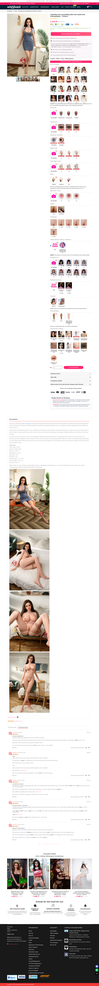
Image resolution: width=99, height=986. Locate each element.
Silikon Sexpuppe (54, 933)
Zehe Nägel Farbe (55, 161)
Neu (62, 7)
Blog (78, 7)
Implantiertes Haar (56, 279)
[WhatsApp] (96, 970)
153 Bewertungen (18, 721)
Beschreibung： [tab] (13, 419)
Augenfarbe (53, 121)
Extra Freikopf (54, 64)
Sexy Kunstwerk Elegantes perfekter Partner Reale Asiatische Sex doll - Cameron (81, 893)
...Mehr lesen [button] (23, 770)
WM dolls (52, 938)
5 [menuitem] (49, 844)
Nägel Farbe (54, 148)
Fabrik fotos (31, 949)
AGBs (30, 942)
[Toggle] (96, 973)
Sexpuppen (25, 7)
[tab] (71, 373)
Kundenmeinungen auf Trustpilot (36, 972)
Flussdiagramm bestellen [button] (56, 380)
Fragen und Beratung (12, 930)
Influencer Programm (34, 968)
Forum (8, 931)
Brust (52, 174)
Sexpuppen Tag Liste (33, 956)
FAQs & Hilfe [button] (53, 377)
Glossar (30, 958)
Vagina (52, 203)
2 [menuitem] (44, 844)
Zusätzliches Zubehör (56, 328)
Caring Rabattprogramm (34, 961)
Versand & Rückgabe (34, 938)
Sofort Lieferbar (70, 6)
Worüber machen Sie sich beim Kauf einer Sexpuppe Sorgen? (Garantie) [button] (67, 384)
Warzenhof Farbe (55, 190)
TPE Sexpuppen (54, 942)
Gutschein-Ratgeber (33, 970)
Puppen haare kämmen (34, 954)
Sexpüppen (28, 423)
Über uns (31, 935)
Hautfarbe (53, 107)
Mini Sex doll (53, 945)
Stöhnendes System (33, 951)
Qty (51, 367)
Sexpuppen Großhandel (34, 965)
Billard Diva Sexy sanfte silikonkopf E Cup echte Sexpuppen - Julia (17, 893)
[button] (47, 45)
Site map (31, 933)
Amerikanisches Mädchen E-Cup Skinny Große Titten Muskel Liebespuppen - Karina (38, 893)
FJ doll (15, 11)
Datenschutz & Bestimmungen (36, 945)
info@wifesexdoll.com (67, 3)
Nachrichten (10, 926)
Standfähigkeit (54, 310)
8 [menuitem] (54, 844)
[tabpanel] (49, 787)
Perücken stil (54, 257)
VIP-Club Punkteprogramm (35, 963)
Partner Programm (33, 947)
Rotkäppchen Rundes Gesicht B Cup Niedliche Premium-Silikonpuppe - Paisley (60, 893)
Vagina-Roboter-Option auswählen (60, 239)
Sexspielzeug (45, 7)
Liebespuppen (34, 7)
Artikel (8, 928)
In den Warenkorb (73, 367)
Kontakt (30, 940)
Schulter (53, 296)
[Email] (96, 966)
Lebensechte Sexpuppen (56, 940)
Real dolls (52, 935)
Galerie (30, 931)
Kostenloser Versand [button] (55, 373)
